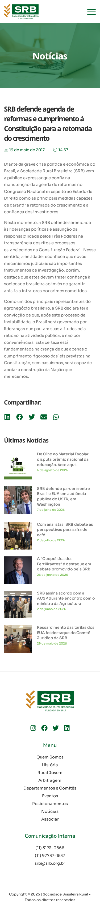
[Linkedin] (67, 728)
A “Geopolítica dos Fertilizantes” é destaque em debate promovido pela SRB (64, 563)
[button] (7, 417)
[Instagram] (33, 728)
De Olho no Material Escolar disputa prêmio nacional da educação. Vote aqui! (63, 459)
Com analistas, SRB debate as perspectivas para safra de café (65, 529)
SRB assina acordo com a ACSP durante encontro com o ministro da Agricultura (66, 598)
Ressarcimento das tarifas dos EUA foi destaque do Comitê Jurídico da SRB (65, 632)
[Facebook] (44, 728)
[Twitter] (55, 728)
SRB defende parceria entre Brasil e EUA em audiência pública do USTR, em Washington (63, 496)
